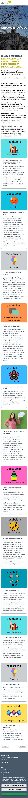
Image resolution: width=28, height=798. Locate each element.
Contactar (5, 771)
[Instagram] (2, 762)
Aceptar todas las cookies (14, 794)
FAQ (4, 774)
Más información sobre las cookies (14, 785)
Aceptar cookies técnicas (14, 789)
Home (4, 769)
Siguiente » (23, 746)
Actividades (6, 772)
